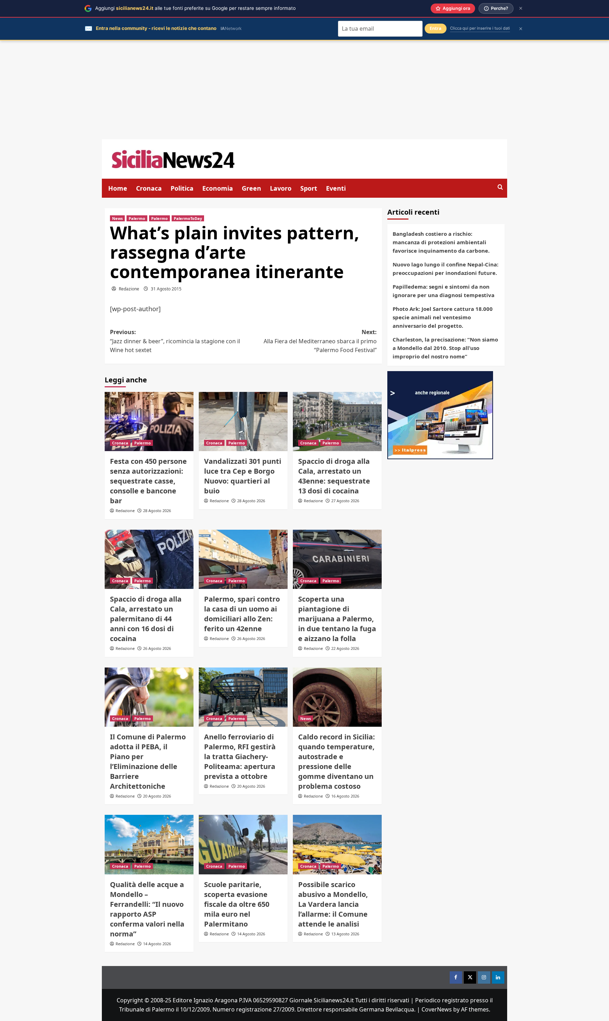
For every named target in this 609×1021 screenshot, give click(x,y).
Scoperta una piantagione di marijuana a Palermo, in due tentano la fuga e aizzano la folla (337, 618)
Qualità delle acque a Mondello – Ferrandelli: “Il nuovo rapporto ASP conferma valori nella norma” (147, 909)
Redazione (129, 289)
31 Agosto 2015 (166, 289)
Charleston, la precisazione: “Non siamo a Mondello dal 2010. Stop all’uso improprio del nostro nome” (445, 348)
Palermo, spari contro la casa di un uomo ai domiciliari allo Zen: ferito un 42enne (242, 613)
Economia (217, 188)
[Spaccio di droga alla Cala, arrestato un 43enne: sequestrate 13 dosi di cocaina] (337, 421)
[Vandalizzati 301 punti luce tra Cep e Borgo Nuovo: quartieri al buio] (243, 421)
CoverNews (437, 1009)
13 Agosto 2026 (345, 933)
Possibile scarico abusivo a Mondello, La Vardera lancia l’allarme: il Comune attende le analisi (333, 904)
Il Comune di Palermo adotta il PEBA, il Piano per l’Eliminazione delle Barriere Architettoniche (148, 761)
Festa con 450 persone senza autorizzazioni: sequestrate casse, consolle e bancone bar (148, 480)
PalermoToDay (188, 218)
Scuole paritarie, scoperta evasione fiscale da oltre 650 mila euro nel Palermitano (236, 904)
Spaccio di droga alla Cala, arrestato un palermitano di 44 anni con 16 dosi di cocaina (146, 618)
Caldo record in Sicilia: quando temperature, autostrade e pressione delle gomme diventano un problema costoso (336, 761)
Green (251, 188)
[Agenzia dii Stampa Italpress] (440, 414)
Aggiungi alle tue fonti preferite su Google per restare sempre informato (195, 8)
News (117, 218)
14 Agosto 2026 (157, 943)
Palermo (137, 218)
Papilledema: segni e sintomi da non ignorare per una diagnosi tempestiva (443, 291)
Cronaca (149, 188)
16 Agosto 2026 (345, 796)
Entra (436, 28)
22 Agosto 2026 (345, 648)
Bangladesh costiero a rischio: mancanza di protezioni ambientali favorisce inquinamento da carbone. (441, 242)
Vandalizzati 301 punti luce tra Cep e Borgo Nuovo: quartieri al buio (242, 476)
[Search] (500, 187)
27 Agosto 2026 (345, 500)
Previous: (175, 341)
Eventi (336, 188)
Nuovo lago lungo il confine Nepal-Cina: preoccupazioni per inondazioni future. (445, 268)
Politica (182, 188)
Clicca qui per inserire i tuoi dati (480, 28)
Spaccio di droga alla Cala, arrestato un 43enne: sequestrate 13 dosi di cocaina (334, 476)
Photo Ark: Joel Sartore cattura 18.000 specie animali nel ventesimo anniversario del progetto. (443, 317)
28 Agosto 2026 (157, 510)
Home (117, 188)
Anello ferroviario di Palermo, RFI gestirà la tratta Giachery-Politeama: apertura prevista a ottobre (240, 756)
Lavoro (280, 188)
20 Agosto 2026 (157, 796)
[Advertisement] (304, 90)
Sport (308, 188)
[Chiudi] (520, 8)
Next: (320, 341)
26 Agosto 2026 (157, 648)
